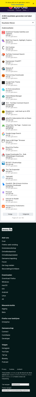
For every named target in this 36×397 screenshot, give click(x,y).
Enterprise (6, 322)
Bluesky (5, 358)
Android (5, 292)
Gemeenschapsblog (9, 258)
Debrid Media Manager (14, 96)
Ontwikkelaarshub (9, 252)
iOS (3, 289)
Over (4, 241)
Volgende (26, 214)
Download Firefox (9, 278)
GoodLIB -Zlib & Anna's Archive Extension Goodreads (17, 184)
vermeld (13, 373)
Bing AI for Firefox (12, 147)
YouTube (5, 352)
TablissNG (9, 176)
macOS (4, 285)
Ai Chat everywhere (13, 89)
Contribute (6, 335)
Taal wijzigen (6, 384)
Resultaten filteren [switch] (8, 23)
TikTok (4, 355)
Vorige (10, 214)
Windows (5, 282)
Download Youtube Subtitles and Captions (17, 33)
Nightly (4, 309)
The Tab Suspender (13, 169)
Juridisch (19, 369)
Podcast (5, 362)
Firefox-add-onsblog (10, 245)
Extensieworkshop (9, 248)
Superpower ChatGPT (13, 61)
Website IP (9, 68)
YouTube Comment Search (15, 54)
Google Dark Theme (13, 82)
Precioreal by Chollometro (15, 206)
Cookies (11, 369)
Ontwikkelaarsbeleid (9, 255)
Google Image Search (13, 133)
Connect (5, 332)
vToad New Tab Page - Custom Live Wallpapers (18, 126)
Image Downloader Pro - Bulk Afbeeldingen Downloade (16, 155)
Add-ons (5, 238)
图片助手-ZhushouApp (13, 162)
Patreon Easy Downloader (15, 75)
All (3, 299)
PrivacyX (9, 192)
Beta (3, 312)
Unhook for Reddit (12, 199)
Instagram (6, 348)
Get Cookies (10, 47)
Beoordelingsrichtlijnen (10, 269)
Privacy (4, 369)
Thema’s (18, 10)
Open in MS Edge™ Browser (15, 140)
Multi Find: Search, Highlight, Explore (19, 40)
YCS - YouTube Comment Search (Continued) (17, 104)
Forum (4, 262)
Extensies (11, 10)
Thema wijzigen (6, 388)
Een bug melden (8, 265)
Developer (6, 338)
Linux (4, 296)
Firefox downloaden (17, 4)
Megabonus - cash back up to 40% (18, 111)
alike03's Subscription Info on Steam (18, 118)
